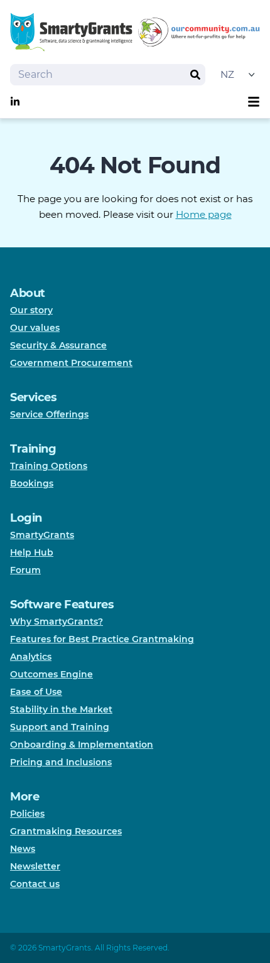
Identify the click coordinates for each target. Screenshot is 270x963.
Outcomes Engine (51, 674)
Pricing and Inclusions (61, 762)
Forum (25, 570)
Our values (35, 327)
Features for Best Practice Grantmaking (102, 639)
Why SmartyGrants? (56, 621)
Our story (31, 310)
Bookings (31, 483)
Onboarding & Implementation (81, 744)
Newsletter (35, 866)
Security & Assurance (58, 345)
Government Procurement (71, 363)
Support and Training (59, 727)
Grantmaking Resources (66, 831)
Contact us (35, 884)
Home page (204, 214)
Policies (27, 813)
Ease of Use (36, 691)
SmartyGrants (42, 535)
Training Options (48, 465)
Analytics (30, 656)
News (22, 848)
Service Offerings (49, 414)
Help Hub (31, 552)
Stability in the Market (61, 709)
